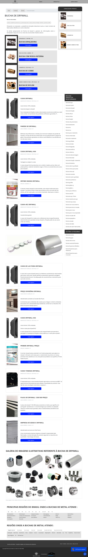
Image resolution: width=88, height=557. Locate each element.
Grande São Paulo (48, 530)
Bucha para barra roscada (27, 22)
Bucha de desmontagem (72, 155)
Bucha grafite (69, 182)
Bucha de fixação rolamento (38, 22)
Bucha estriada (69, 144)
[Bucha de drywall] (11, 42)
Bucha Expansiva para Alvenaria (71, 249)
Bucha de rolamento (71, 138)
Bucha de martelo (70, 174)
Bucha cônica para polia (72, 168)
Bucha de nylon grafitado (72, 177)
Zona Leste (39, 530)
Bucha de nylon (70, 105)
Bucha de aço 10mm (71, 196)
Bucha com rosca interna (72, 204)
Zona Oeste (26, 530)
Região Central (11, 530)
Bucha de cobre (70, 235)
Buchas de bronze (70, 240)
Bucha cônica (69, 116)
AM (48, 511)
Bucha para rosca (70, 210)
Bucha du (68, 127)
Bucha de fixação (70, 111)
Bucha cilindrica (70, 152)
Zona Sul (33, 530)
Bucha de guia (69, 238)
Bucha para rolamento (71, 133)
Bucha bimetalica (70, 163)
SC (25, 511)
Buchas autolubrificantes (72, 243)
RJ (8, 511)
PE (32, 511)
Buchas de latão (70, 224)
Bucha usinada (69, 221)
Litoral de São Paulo (58, 530)
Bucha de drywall (70, 108)
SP (18, 511)
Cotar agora (28, 45)
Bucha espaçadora (70, 218)
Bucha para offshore (71, 191)
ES (15, 511)
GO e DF (44, 511)
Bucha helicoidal (70, 157)
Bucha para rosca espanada (73, 213)
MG (12, 511)
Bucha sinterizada (70, 135)
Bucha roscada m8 (11, 22)
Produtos (56, 1)
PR (22, 511)
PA (52, 511)
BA (36, 511)
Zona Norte (19, 530)
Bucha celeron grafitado (72, 166)
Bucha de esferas (70, 149)
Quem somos (74, 1)
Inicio (40, 1)
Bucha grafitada (70, 141)
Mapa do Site (75, 543)
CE (39, 511)
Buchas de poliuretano (71, 122)
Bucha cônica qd (70, 171)
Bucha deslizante (70, 124)
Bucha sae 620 (47, 22)
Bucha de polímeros (71, 180)
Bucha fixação (69, 119)
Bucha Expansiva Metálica (72, 246)
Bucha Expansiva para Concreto (71, 254)
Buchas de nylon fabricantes (73, 226)
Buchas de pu (69, 113)
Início (61, 543)
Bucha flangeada (70, 146)
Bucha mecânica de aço (72, 199)
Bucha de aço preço (71, 202)
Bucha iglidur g (70, 185)
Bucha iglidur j (69, 188)
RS (29, 511)
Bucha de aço (18, 22)
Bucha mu (68, 130)
